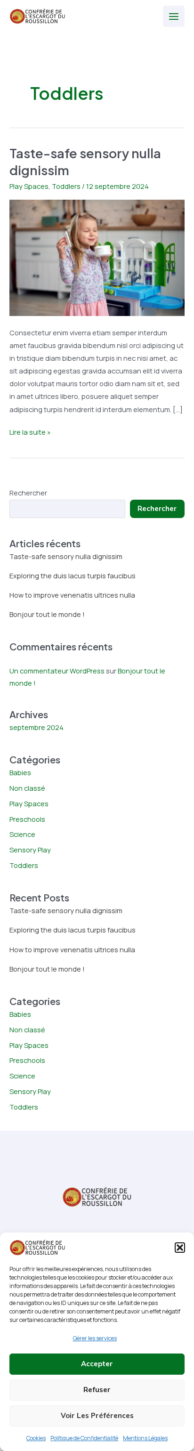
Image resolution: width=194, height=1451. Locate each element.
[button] (180, 1247)
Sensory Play (30, 849)
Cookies (36, 1438)
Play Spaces (28, 186)
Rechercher (28, 492)
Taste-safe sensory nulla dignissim (65, 556)
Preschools (27, 819)
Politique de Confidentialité (84, 1438)
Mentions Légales (145, 1438)
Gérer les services (95, 1338)
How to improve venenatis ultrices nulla (72, 595)
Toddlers (66, 186)
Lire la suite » (30, 432)
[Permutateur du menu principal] (174, 16)
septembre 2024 (36, 727)
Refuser (97, 1389)
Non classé (27, 788)
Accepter (97, 1363)
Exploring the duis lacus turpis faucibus (72, 575)
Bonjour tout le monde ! (47, 614)
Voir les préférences (97, 1415)
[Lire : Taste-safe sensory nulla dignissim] (97, 256)
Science (22, 834)
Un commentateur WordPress (57, 670)
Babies (20, 772)
